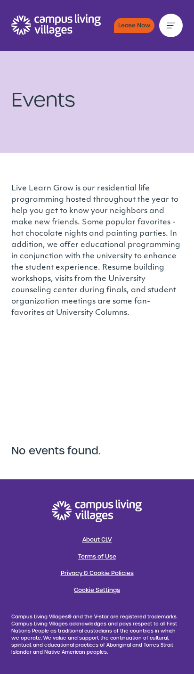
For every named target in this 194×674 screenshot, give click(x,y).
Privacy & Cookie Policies (97, 573)
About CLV (97, 539)
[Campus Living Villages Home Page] (97, 511)
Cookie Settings (97, 590)
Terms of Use (97, 556)
